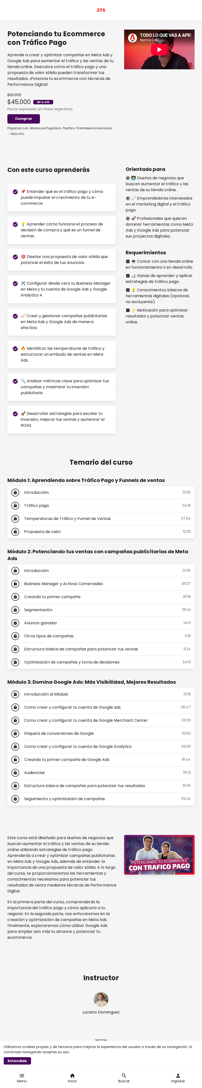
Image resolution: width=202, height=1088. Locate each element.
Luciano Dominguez (101, 1012)
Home (101, 1040)
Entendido (17, 1060)
